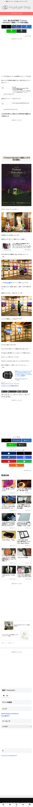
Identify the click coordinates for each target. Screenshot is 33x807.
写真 (20, 391)
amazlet (23, 378)
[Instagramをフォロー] (24, 457)
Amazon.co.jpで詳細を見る (9, 386)
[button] (22, 31)
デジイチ (5, 391)
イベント (11, 394)
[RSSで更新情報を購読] (16, 465)
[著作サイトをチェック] (8, 453)
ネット (22, 394)
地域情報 (25, 391)
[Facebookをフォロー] (8, 457)
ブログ (27, 394)
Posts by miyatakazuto (8, 755)
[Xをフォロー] (24, 453)
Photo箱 (4, 394)
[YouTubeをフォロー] (8, 461)
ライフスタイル (13, 391)
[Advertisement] (16, 56)
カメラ (16, 394)
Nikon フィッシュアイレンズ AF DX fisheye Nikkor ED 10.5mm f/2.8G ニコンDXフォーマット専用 (23, 373)
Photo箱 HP (4, 716)
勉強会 (8, 396)
